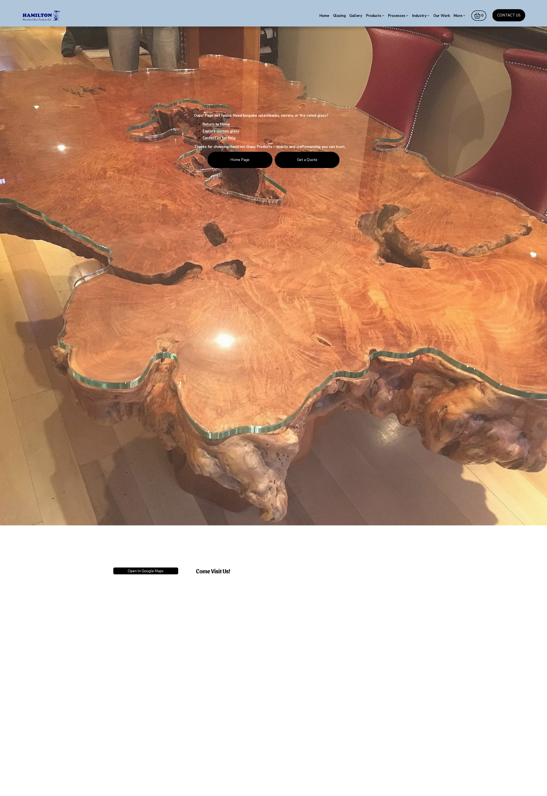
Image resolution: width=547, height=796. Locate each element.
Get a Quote (307, 159)
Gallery (355, 15)
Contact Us (509, 15)
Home (324, 15)
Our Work (441, 15)
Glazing (339, 15)
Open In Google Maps (145, 571)
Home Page (239, 159)
